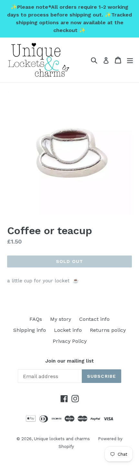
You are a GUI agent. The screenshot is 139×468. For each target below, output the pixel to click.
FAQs (35, 319)
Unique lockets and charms (62, 438)
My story (60, 319)
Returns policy (108, 330)
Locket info (68, 330)
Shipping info (29, 330)
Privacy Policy (70, 341)
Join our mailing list (69, 361)
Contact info (94, 319)
